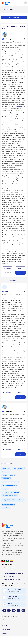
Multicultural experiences (8, 475)
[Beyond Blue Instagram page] (13, 611)
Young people (5, 507)
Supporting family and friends (10, 495)
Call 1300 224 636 (14, 590)
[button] (4, 268)
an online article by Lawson (14, 106)
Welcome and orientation (8, 504)
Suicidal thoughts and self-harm (10, 492)
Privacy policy (5, 629)
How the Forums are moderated (13, 573)
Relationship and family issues (10, 482)
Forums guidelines (9, 568)
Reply (20, 272)
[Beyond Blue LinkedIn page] (23, 611)
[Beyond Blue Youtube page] (9, 611)
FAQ (5, 570)
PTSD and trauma (6, 478)
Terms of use (5, 625)
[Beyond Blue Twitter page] (18, 611)
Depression (21, 468)
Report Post (8, 272)
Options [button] (26, 9)
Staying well (5, 488)
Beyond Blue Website (7, 525)
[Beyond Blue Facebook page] (4, 611)
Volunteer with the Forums (12, 579)
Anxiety (4, 468)
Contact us (4, 622)
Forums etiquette (9, 576)
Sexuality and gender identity (9, 485)
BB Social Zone (12, 468)
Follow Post (20, 268)
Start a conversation (14, 17)
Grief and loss (5, 471)
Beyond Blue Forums (5, 3)
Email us (11, 603)
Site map (4, 633)
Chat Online (12, 597)
